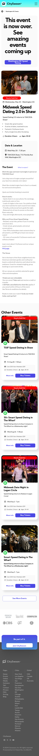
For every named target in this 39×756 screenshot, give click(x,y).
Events (5, 676)
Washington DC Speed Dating (18, 62)
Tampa (17, 710)
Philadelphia (19, 699)
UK (28, 679)
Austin (17, 712)
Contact (6, 688)
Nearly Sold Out (12, 98)
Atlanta (17, 730)
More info (10, 376)
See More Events (20, 598)
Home (5, 674)
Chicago (18, 694)
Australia (30, 681)
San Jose (18, 688)
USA (28, 674)
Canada (29, 676)
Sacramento (19, 685)
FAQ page (5, 248)
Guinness (6, 683)
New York (18, 674)
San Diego (18, 679)
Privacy (6, 690)
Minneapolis (19, 721)
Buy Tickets (25, 376)
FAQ (4, 692)
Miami (17, 703)
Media (5, 681)
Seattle (17, 697)
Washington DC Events (12, 11)
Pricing (5, 694)
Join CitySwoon (19, 646)
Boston (17, 701)
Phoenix (18, 728)
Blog (4, 697)
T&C (4, 685)
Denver (17, 726)
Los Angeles (19, 676)
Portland (18, 724)
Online (5, 679)
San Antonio (19, 719)
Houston (18, 715)
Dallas (17, 717)
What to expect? (23, 167)
